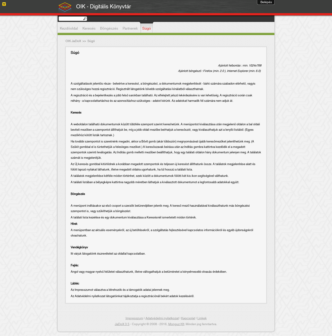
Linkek (202, 318)
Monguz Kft (176, 324)
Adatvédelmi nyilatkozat (162, 318)
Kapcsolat (188, 318)
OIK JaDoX (73, 41)
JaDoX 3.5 (122, 324)
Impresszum (134, 318)
